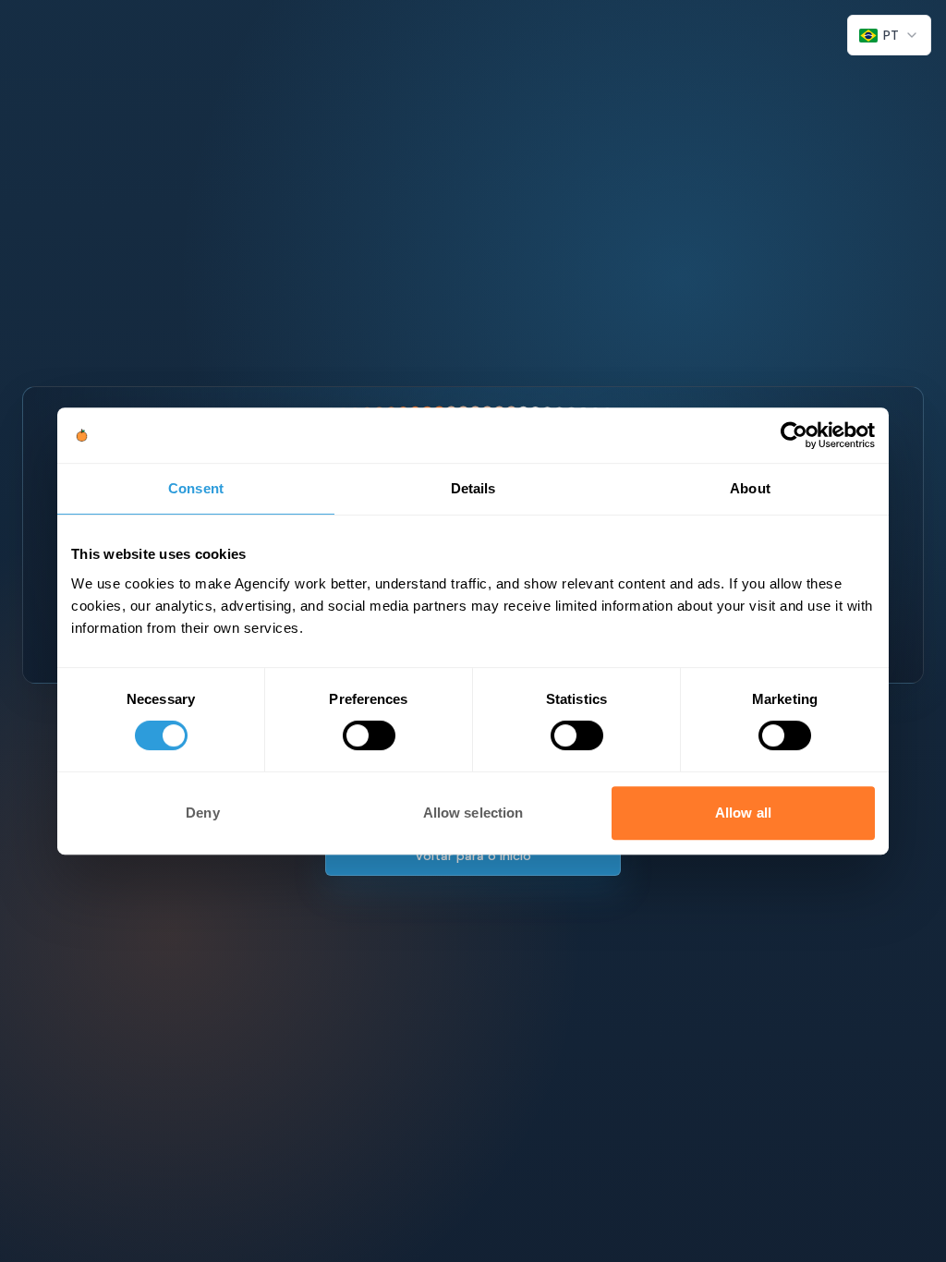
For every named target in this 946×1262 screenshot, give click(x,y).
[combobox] (889, 35)
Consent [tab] (196, 488)
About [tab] (750, 488)
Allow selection (473, 812)
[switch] (369, 735)
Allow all (743, 812)
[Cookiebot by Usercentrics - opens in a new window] (794, 435)
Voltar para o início (473, 855)
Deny (202, 812)
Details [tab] (473, 488)
